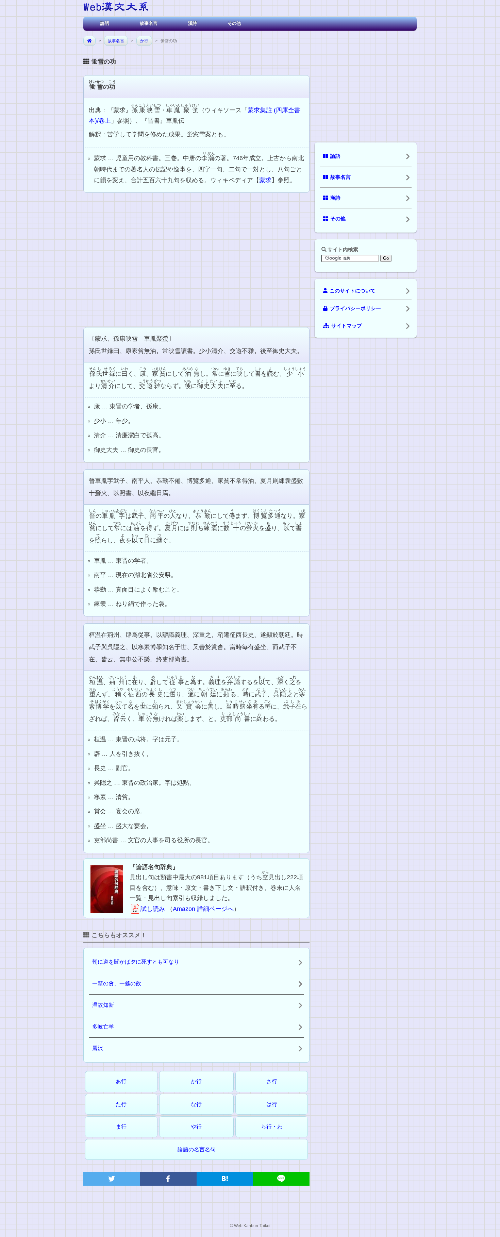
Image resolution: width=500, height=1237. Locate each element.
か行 (144, 40)
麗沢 (97, 1048)
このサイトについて (353, 290)
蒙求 (265, 180)
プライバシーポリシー (355, 308)
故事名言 (148, 23)
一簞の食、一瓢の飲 (116, 983)
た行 (121, 1104)
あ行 (121, 1081)
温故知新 (103, 1005)
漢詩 (192, 23)
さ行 (271, 1081)
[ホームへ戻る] (115, 7)
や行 (196, 1127)
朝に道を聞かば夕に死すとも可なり (135, 962)
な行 (196, 1104)
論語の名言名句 (197, 1149)
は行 (271, 1104)
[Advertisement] (196, 259)
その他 (234, 23)
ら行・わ (272, 1127)
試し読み (152, 908)
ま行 (121, 1127)
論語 (104, 23)
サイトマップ (346, 325)
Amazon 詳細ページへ (203, 908)
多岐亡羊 (103, 1027)
